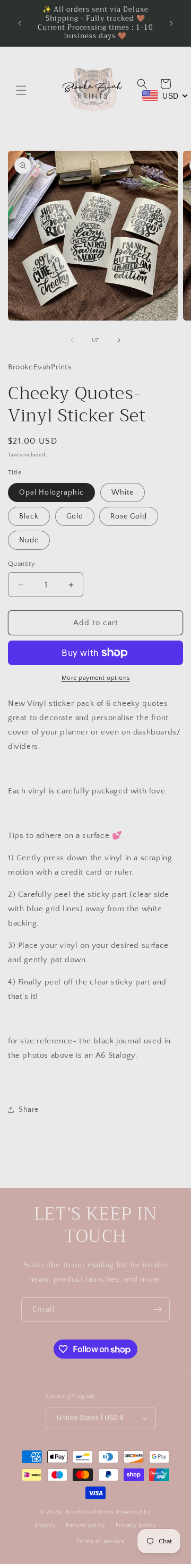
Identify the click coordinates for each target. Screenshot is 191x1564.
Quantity (21, 563)
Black (29, 516)
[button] (21, 90)
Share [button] (29, 1109)
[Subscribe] (157, 1309)
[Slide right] (119, 340)
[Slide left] (72, 340)
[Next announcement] (171, 23)
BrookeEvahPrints (91, 1512)
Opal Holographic (51, 492)
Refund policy (86, 1525)
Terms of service (100, 1541)
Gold (74, 516)
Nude (29, 540)
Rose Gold (128, 516)
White (122, 492)
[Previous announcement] (19, 23)
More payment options (96, 678)
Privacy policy (136, 1525)
